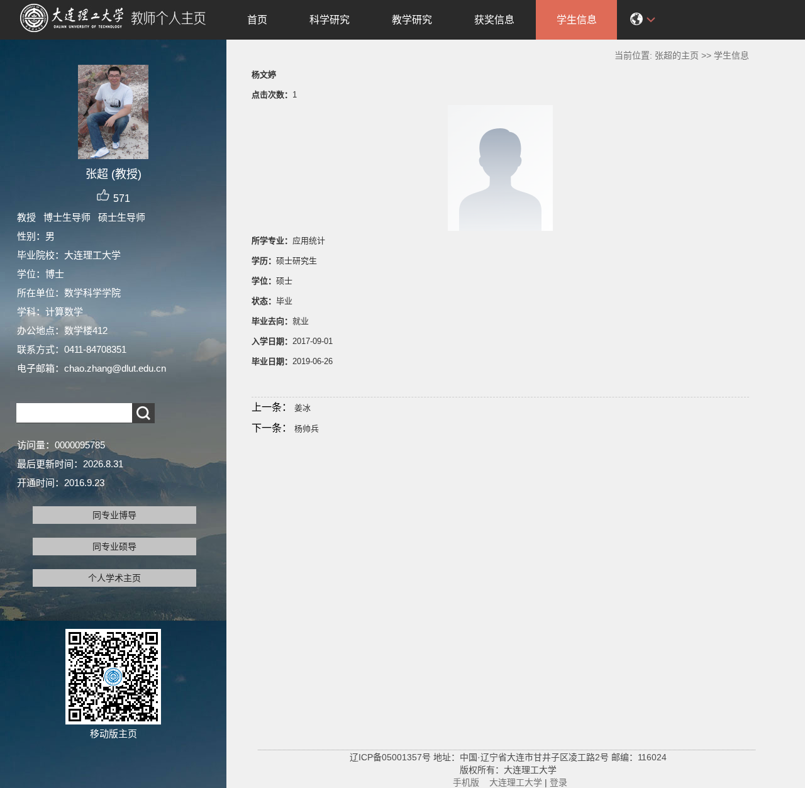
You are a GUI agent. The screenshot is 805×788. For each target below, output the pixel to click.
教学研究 (412, 19)
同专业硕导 (114, 546)
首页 (257, 19)
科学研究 (329, 19)
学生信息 (577, 19)
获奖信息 (494, 19)
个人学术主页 (114, 578)
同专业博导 (114, 515)
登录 (558, 782)
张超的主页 (677, 55)
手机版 (466, 782)
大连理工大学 (515, 782)
